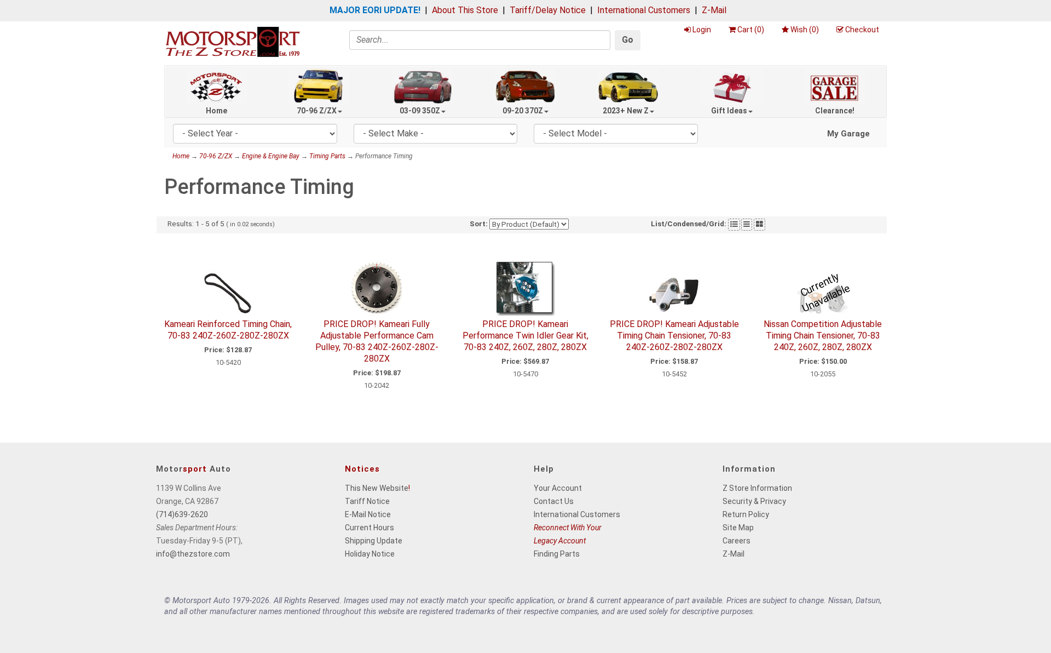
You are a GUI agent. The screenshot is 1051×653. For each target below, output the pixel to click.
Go (627, 40)
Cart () (750, 29)
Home (216, 110)
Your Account (558, 488)
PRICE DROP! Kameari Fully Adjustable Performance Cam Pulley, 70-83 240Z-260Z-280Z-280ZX (376, 341)
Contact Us (554, 501)
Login (701, 29)
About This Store (465, 10)
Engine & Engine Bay (270, 156)
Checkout (862, 29)
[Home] (232, 41)
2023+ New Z (626, 110)
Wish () (804, 29)
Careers (736, 540)
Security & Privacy (754, 501)
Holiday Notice (370, 553)
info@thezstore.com (193, 553)
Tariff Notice (367, 501)
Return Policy (746, 514)
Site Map (738, 527)
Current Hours (369, 527)
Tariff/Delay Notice (548, 10)
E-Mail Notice (368, 514)
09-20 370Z (523, 110)
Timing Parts (327, 156)
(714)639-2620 (182, 514)
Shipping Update (373, 540)
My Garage (848, 134)
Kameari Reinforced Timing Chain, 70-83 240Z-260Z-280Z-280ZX (228, 330)
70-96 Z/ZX (317, 110)
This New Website (376, 488)
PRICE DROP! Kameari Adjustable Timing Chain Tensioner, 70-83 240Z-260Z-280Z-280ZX (674, 335)
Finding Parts (557, 553)
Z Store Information (757, 488)
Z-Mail (714, 10)
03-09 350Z (420, 110)
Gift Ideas (729, 110)
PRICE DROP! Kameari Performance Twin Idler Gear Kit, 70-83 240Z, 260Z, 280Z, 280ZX (525, 335)
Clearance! (834, 110)
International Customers (643, 10)
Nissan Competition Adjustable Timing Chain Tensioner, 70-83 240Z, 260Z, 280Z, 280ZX (823, 335)
